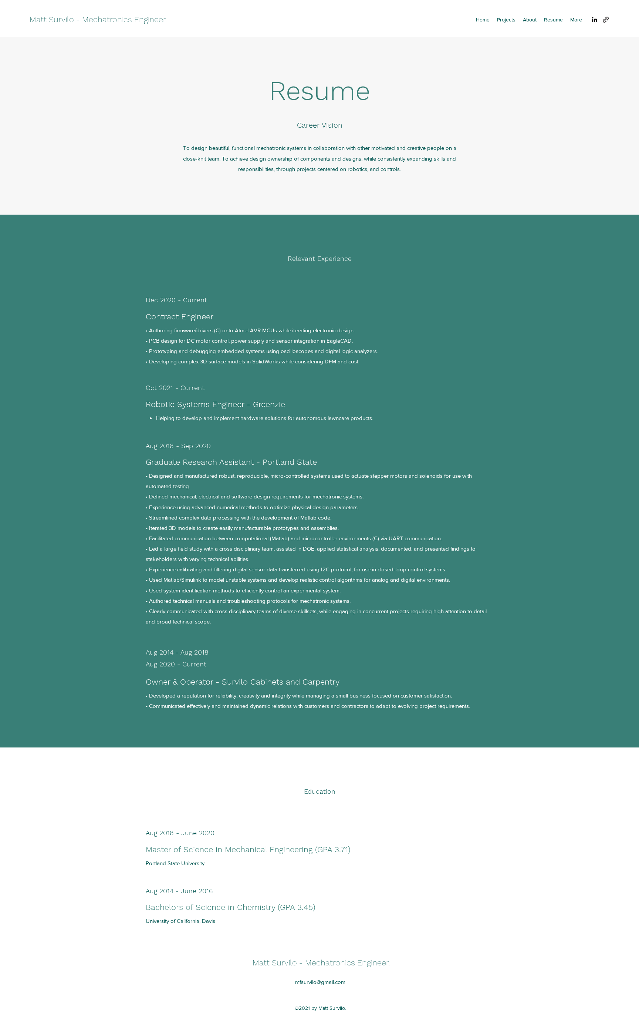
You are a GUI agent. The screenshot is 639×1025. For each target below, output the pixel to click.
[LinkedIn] (594, 19)
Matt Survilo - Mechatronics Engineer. (98, 19)
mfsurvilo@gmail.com (320, 982)
